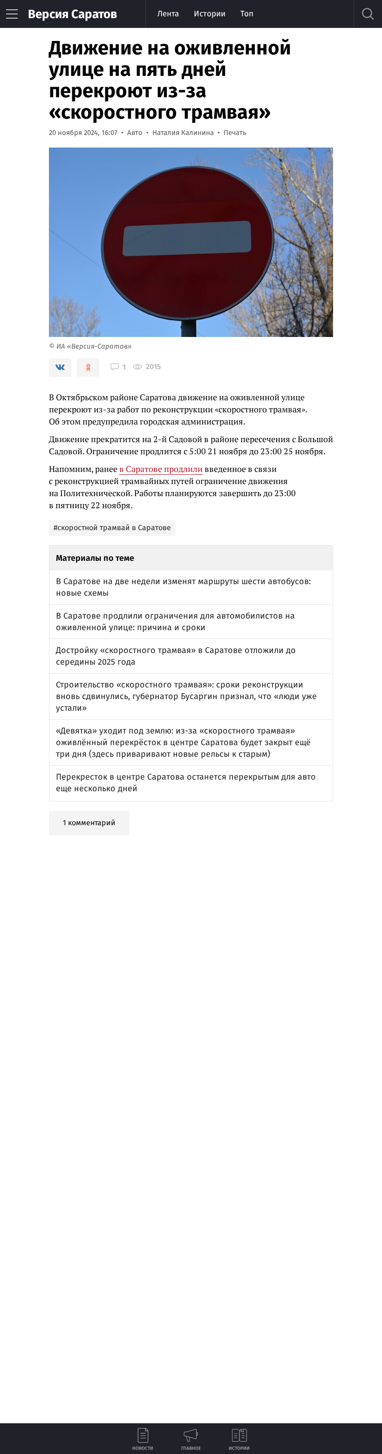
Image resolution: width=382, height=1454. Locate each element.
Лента (168, 14)
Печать (235, 132)
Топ (246, 14)
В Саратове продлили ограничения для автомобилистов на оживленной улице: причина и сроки (175, 622)
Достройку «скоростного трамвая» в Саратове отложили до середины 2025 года (176, 656)
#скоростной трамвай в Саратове (112, 527)
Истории (209, 14)
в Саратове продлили (161, 468)
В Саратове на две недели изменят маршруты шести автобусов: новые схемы (183, 587)
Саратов (72, 14)
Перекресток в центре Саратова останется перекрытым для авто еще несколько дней (186, 783)
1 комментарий (89, 822)
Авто (135, 132)
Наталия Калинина (183, 132)
